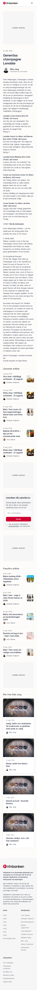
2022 (5, 928)
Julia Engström (26, 931)
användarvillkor (14, 526)
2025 (5, 918)
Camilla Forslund (27, 934)
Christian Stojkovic (27, 918)
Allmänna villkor (8, 975)
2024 (5, 922)
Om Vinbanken (8, 963)
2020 (5, 935)
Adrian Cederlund (27, 944)
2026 (5, 915)
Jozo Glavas (25, 915)
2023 (5, 925)
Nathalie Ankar (26, 937)
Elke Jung (24, 941)
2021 (4, 932)
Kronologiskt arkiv (9, 938)
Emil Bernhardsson (27, 922)
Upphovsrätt (7, 982)
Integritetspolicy (9, 978)
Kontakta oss (7, 972)
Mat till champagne (16, 224)
